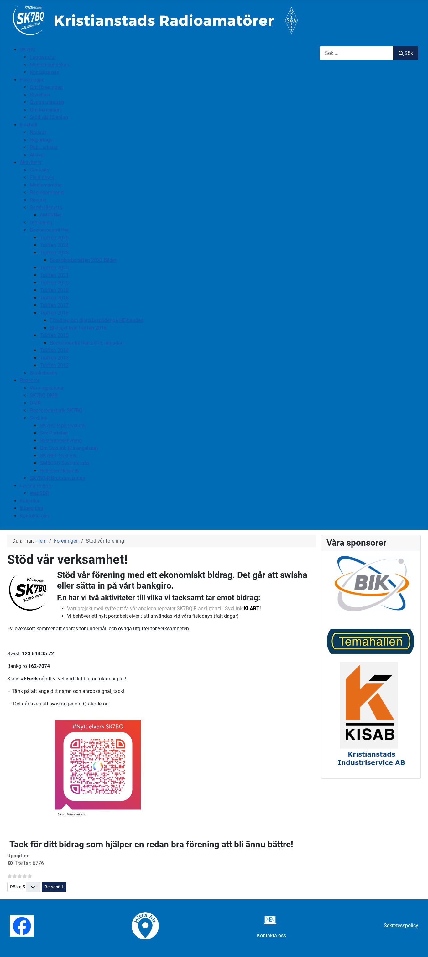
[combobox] (357, 53)
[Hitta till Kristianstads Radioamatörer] (145, 925)
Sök (409, 53)
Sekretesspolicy (401, 925)
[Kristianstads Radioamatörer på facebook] (22, 925)
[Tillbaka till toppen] (417, 945)
